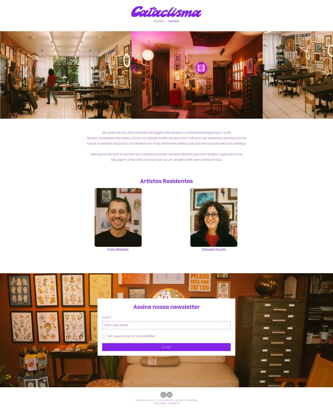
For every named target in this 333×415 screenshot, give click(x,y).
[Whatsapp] (163, 395)
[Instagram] (169, 395)
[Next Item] (326, 75)
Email (106, 317)
